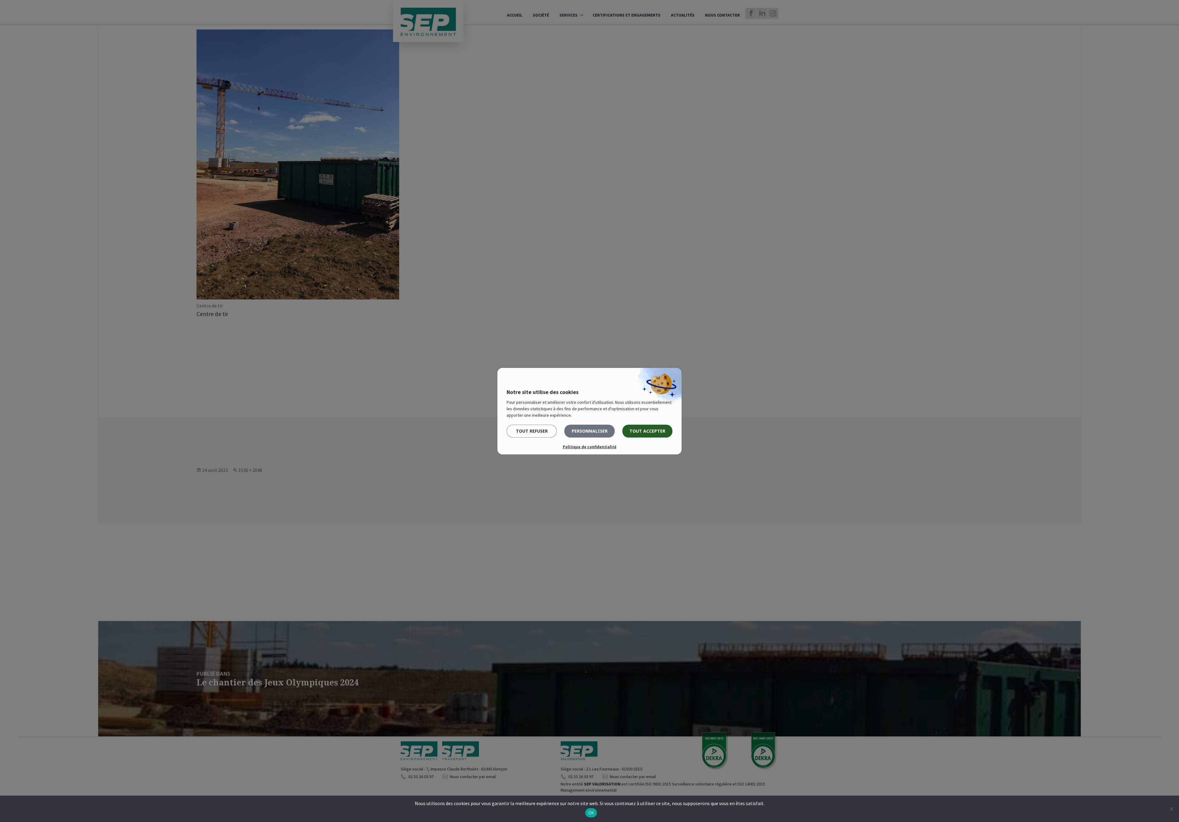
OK (591, 812)
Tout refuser (532, 431)
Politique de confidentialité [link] (590, 447)
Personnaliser (590, 431)
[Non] (1171, 809)
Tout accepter (647, 431)
